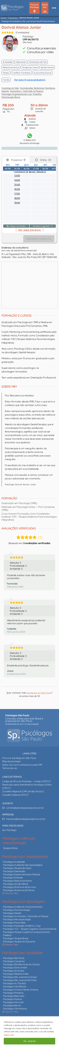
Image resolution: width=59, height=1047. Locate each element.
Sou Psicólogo (9, 830)
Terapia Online (10, 848)
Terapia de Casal (29, 67)
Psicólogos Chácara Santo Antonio (20, 989)
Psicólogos (13, 17)
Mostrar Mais (11, 893)
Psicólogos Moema (12, 999)
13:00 (17, 175)
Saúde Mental (47, 67)
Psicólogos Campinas (14, 961)
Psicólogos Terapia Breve (15, 938)
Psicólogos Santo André (15, 967)
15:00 (17, 184)
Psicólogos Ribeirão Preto (16, 973)
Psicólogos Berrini (12, 1005)
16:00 (17, 189)
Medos (6, 72)
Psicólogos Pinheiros (13, 992)
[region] (29, 1031)
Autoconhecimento (42, 72)
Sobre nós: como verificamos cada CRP (22, 764)
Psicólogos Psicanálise (14, 922)
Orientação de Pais (38, 62)
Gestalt (5, 91)
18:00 (17, 198)
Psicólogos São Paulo (13, 958)
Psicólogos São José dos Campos (20, 977)
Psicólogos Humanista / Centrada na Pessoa (25, 916)
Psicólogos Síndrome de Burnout (19, 887)
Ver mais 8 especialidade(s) (30, 80)
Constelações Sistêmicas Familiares (37, 88)
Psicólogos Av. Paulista (14, 983)
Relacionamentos (11, 67)
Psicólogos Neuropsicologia (17, 919)
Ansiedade (8, 62)
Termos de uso (9, 768)
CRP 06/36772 (31, 39)
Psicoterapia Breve (11, 97)
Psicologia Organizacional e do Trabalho (22, 94)
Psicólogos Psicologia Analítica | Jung (21, 925)
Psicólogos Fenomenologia (16, 909)
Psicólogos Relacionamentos (17, 880)
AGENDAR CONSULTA (38, 238)
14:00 (17, 180)
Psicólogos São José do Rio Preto (19, 980)
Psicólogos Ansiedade (14, 861)
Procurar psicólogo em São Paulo (19, 758)
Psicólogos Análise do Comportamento (22, 906)
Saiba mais (9, 1034)
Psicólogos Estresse (13, 877)
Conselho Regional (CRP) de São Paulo (22, 791)
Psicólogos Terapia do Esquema (19, 941)
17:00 (17, 193)
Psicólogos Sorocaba (13, 970)
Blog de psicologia (11, 761)
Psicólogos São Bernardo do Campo (21, 964)
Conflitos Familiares (21, 72)
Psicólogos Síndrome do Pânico (19, 890)
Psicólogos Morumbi (13, 1002)
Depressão (21, 62)
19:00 (17, 202)
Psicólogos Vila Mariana (15, 1008)
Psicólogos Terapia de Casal (17, 868)
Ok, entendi (29, 1041)
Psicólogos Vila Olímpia (14, 986)
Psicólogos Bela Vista (13, 996)
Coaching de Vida (10, 88)
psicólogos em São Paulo (39, 692)
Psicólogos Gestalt (12, 913)
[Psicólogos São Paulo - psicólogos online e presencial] (29, 735)
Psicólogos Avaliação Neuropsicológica (22, 865)
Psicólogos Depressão (14, 871)
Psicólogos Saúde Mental (15, 883)
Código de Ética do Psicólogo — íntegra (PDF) (25, 781)
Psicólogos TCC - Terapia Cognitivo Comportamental (29, 928)
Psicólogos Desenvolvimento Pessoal (21, 874)
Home (3, 17)
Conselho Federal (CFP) (14, 794)
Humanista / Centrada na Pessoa (26, 91)
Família (6, 80)
